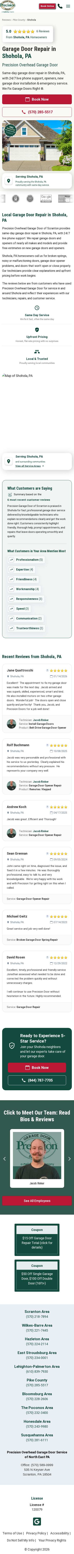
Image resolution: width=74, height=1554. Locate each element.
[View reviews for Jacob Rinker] (11, 724)
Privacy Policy (36, 1533)
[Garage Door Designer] (59, 199)
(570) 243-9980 (37, 1426)
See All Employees (37, 1201)
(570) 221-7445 (37, 1330)
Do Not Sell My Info (20, 1540)
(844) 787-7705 (40, 1080)
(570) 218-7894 (37, 1317)
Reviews (6, 19)
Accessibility (59, 1533)
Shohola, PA (17, 676)
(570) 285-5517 (40, 112)
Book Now (40, 99)
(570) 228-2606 (37, 1399)
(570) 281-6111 (37, 1440)
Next (69, 1158)
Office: (37, 1465)
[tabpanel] (37, 1157)
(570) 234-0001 (37, 1358)
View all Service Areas (28, 466)
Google (37, 1522)
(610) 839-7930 (37, 1371)
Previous (4, 1158)
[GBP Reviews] (39, 199)
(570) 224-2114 (37, 1344)
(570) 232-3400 (37, 1413)
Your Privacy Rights (52, 1540)
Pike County (19, 19)
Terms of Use (12, 1533)
